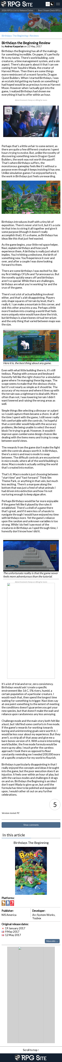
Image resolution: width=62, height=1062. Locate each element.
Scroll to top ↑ (31, 1050)
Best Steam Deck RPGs (49, 10)
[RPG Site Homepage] (17, 4)
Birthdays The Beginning (15, 35)
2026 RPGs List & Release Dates (17, 10)
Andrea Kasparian (14, 46)
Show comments (31, 825)
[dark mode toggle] (50, 4)
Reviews (34, 35)
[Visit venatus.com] (52, 131)
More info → (52, 941)
